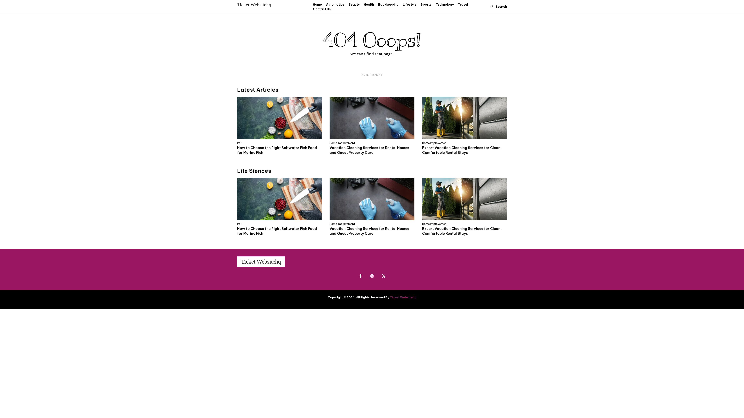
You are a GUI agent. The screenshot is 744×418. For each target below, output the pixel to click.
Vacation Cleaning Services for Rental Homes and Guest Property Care (369, 231)
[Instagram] (372, 276)
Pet (239, 143)
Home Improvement (342, 143)
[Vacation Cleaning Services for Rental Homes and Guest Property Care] (372, 118)
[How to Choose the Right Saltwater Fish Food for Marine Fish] (279, 118)
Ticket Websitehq (403, 297)
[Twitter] (383, 276)
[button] (497, 6)
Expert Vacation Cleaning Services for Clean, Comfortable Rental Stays (462, 231)
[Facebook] (360, 276)
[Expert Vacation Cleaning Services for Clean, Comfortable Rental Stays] (464, 118)
